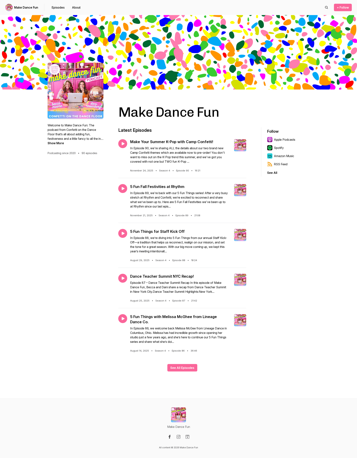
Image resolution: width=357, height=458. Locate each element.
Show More (56, 143)
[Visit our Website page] (187, 437)
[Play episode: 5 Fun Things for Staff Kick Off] (122, 233)
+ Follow (343, 7)
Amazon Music (284, 156)
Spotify (279, 148)
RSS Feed (280, 164)
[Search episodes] (326, 7)
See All (272, 173)
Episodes (58, 7)
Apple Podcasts (284, 139)
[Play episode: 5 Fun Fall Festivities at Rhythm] (122, 188)
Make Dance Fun (26, 7)
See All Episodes (182, 368)
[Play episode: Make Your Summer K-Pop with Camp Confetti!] (122, 143)
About (76, 7)
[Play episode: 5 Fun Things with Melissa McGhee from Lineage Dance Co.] (122, 318)
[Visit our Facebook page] (169, 437)
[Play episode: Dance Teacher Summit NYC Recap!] (122, 278)
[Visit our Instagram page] (178, 437)
